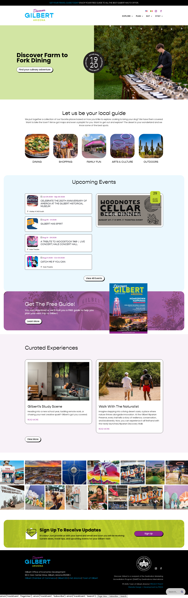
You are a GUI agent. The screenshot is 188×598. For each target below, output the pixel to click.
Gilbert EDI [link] (62, 578)
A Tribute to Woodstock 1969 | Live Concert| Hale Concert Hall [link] (63, 243)
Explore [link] (126, 16)
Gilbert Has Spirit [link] (52, 224)
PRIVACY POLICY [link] (156, 584)
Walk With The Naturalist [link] (119, 406)
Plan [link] (138, 16)
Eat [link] (148, 16)
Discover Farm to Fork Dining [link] (42, 57)
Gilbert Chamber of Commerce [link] (40, 578)
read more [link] (33, 419)
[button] (156, 11)
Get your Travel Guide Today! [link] (64, 2)
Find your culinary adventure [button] (35, 69)
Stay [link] (158, 16)
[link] (39, 20)
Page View (102, 596)
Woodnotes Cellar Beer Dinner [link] (122, 214)
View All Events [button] (94, 278)
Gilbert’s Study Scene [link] (45, 406)
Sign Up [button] (149, 533)
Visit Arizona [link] (75, 578)
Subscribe (113, 596)
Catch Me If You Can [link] (53, 262)
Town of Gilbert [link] (90, 578)
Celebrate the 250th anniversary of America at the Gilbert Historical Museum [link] (64, 204)
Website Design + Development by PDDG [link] (145, 587)
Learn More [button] (33, 321)
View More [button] (32, 439)
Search (123, 596)
